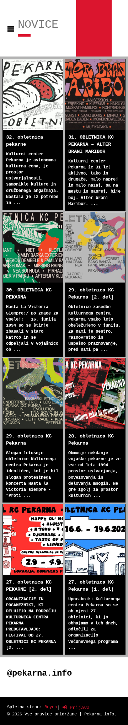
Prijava (78, 707)
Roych (50, 707)
